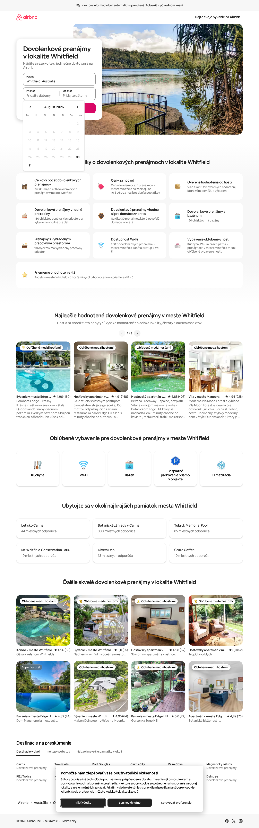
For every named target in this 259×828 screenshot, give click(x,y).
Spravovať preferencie (176, 802)
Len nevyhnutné (129, 802)
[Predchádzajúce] (122, 333)
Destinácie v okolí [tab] (28, 751)
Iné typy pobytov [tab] (58, 751)
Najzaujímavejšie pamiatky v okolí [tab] (99, 751)
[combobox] (59, 81)
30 (78, 157)
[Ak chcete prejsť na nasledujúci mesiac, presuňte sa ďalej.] (77, 107)
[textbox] (41, 95)
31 (29, 165)
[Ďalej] (137, 333)
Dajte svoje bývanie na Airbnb (217, 17)
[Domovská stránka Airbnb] (26, 17)
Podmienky (69, 821)
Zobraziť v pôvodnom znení (164, 5)
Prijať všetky (83, 802)
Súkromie (51, 821)
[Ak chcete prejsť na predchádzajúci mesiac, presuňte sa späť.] (30, 107)
